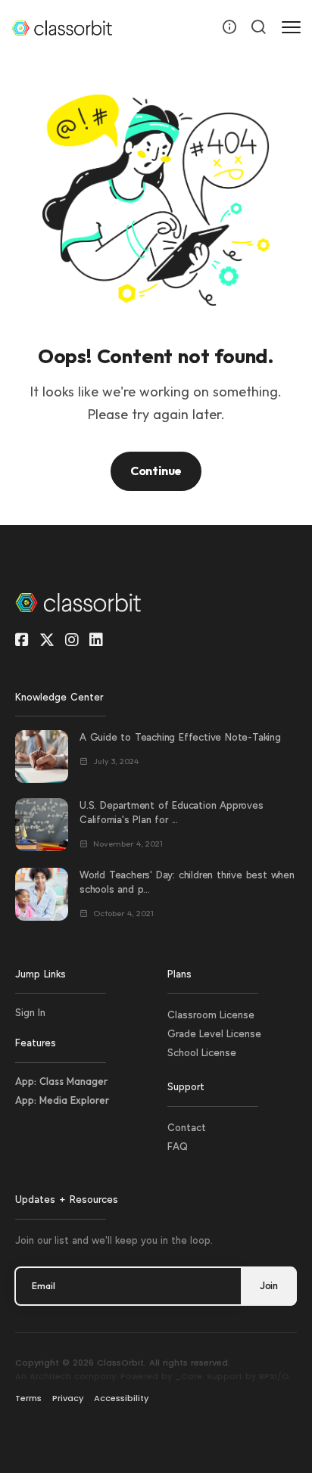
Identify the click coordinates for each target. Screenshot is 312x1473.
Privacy (67, 1398)
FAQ (177, 1146)
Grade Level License (214, 1033)
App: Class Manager (61, 1081)
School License (201, 1052)
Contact (186, 1127)
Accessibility (121, 1398)
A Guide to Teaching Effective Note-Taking (180, 737)
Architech (50, 1376)
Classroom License (210, 1015)
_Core (188, 1376)
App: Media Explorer (62, 1100)
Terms (28, 1398)
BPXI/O (274, 1376)
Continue (156, 470)
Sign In (30, 1012)
